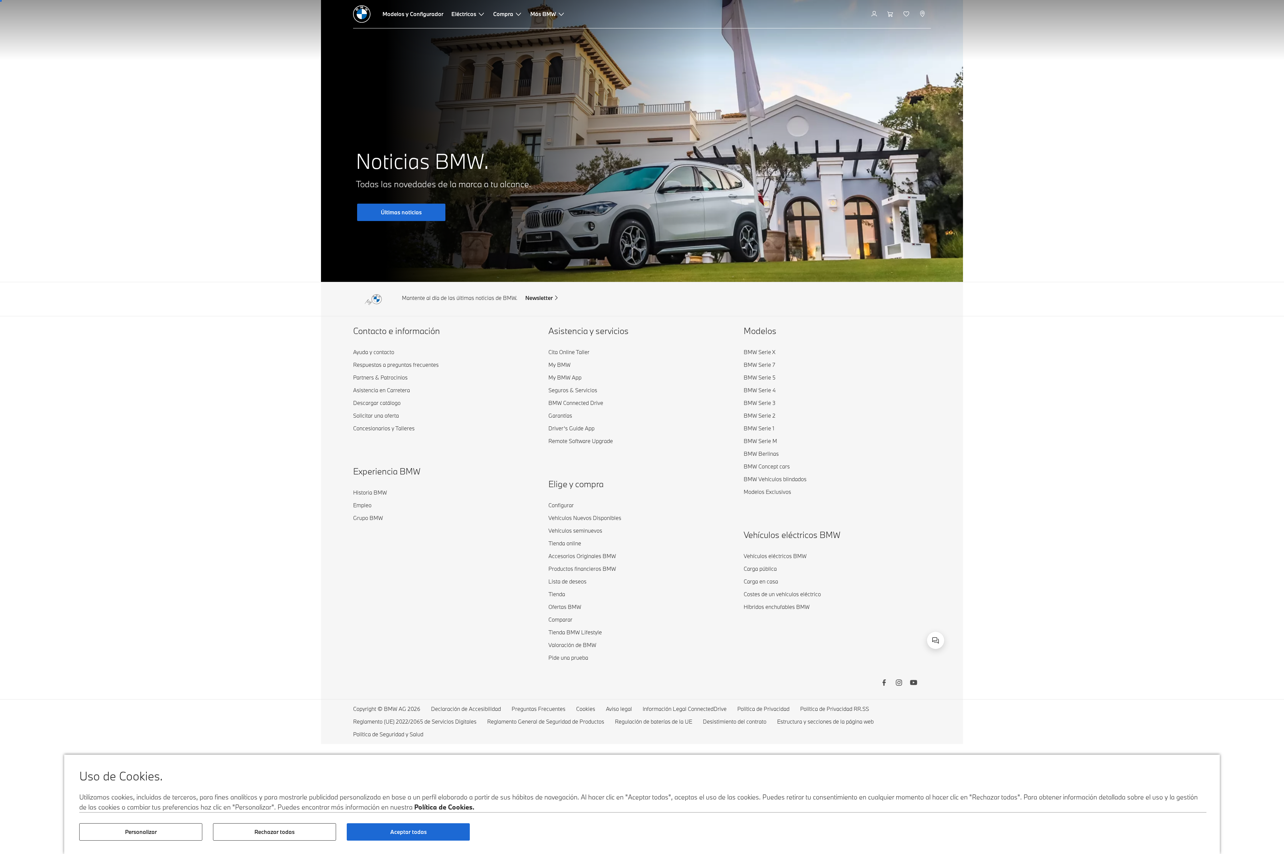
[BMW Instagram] (898, 683)
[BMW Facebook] (884, 683)
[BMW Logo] (361, 14)
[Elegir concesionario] (923, 14)
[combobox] (935, 640)
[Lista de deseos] (907, 14)
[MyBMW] (875, 14)
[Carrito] (891, 14)
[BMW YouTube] (913, 683)
